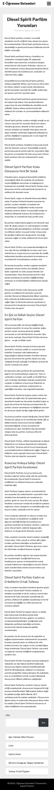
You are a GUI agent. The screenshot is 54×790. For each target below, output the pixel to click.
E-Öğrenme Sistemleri (19, 3)
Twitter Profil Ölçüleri (19, 771)
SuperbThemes (27, 786)
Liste (10, 745)
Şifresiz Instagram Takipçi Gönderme (26, 763)
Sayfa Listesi (14, 754)
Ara (8, 715)
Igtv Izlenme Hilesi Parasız (21, 737)
